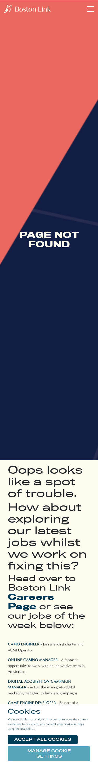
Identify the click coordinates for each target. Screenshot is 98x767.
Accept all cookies (42, 739)
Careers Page (31, 601)
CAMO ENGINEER (23, 644)
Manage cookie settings (49, 753)
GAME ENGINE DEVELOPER (32, 702)
